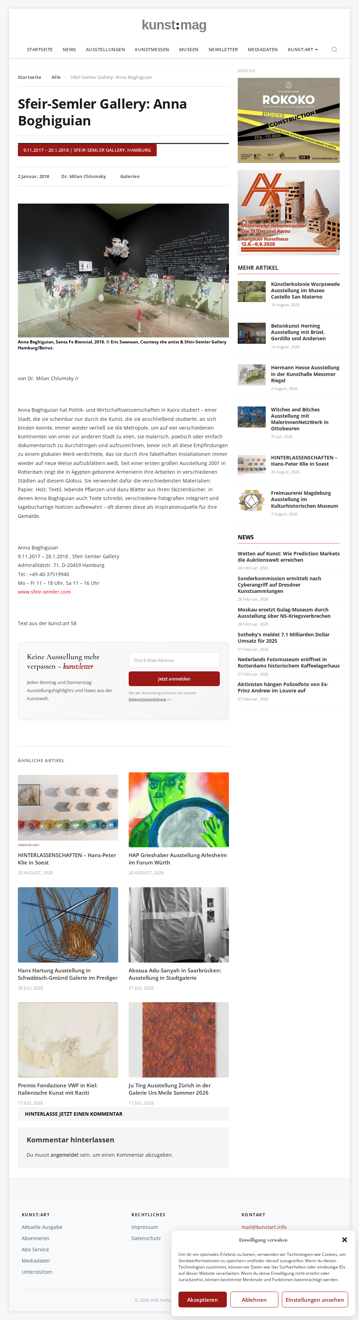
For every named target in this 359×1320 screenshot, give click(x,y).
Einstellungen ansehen (315, 1299)
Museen (189, 49)
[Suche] (334, 49)
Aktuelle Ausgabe (42, 1227)
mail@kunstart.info (264, 1227)
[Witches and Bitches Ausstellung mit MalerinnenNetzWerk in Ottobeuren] (252, 423)
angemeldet (64, 1154)
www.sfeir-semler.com (44, 591)
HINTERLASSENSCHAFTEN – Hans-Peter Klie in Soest (304, 460)
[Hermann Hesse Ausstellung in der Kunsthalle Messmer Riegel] (252, 381)
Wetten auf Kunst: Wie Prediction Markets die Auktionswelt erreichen (289, 556)
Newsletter (223, 49)
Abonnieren (35, 1238)
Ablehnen (254, 1299)
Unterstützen (37, 1271)
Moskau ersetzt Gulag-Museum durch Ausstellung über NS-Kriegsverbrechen (284, 612)
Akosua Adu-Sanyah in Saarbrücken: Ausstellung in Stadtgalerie (175, 974)
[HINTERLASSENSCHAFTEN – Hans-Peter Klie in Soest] (252, 471)
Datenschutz (146, 1238)
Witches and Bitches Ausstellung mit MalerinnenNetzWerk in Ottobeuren (299, 419)
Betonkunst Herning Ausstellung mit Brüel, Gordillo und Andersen (298, 332)
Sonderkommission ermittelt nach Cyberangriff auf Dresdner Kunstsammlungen (279, 584)
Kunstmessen (152, 49)
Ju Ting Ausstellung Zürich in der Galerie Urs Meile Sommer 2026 (170, 1089)
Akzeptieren (202, 1299)
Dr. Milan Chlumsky (83, 176)
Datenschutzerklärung (147, 699)
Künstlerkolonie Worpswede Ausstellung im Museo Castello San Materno (305, 290)
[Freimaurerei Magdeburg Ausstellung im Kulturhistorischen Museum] (252, 506)
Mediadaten (263, 49)
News (69, 49)
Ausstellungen (106, 49)
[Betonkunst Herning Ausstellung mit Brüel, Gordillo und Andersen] (252, 339)
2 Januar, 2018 (33, 176)
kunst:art (300, 49)
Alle (56, 77)
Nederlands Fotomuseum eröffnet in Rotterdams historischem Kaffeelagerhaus (289, 662)
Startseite (40, 49)
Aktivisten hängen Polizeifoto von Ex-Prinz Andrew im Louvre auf (283, 687)
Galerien (130, 176)
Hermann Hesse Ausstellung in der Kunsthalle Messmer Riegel (305, 373)
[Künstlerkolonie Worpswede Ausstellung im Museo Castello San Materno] (252, 297)
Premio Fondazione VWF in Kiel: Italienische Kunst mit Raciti (57, 1089)
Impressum (144, 1227)
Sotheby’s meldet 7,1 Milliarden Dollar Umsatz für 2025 (284, 637)
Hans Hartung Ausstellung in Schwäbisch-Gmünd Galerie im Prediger (67, 974)
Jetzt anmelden (174, 679)
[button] (344, 1239)
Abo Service (35, 1249)
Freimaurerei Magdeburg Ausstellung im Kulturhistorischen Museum (304, 499)
